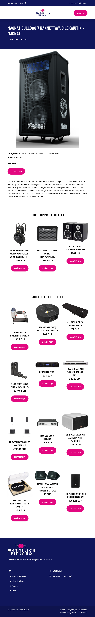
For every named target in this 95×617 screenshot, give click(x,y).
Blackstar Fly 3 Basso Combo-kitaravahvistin (47, 253)
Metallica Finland (19, 576)
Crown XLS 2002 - (47, 372)
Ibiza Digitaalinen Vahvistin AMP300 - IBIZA (75, 372)
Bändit (15, 586)
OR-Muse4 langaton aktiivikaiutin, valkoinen (75, 437)
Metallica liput (18, 581)
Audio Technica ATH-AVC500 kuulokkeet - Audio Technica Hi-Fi (20, 253)
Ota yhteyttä (71, 609)
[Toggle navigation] (11, 13)
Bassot (24, 39)
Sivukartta (82, 612)
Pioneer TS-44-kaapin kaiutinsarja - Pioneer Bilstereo (47, 487)
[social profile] (25, 3)
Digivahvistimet (52, 153)
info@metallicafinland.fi (78, 3)
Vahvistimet (33, 153)
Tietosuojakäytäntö (67, 612)
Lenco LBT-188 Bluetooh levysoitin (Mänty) (20, 503)
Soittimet (14, 39)
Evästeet (83, 609)
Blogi (14, 590)
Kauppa (80, 13)
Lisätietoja (16, 171)
